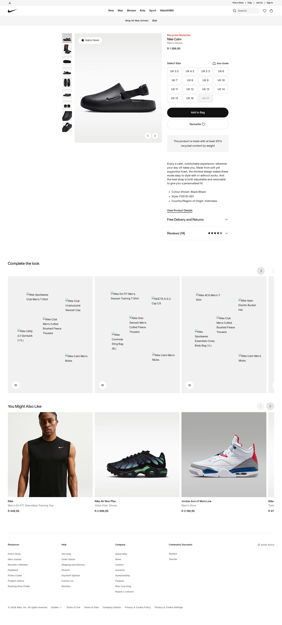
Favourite (195, 124)
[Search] (235, 11)
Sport (152, 10)
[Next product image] (155, 136)
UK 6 (221, 71)
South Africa (267, 545)
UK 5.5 (205, 71)
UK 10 (221, 80)
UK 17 (205, 98)
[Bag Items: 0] (271, 11)
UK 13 (205, 89)
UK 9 (206, 80)
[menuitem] (253, 3)
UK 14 (221, 89)
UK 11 (174, 89)
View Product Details (179, 210)
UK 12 (190, 89)
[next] (261, 271)
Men (120, 10)
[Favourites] (265, 11)
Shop (154, 20)
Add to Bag (198, 112)
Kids (142, 10)
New (111, 10)
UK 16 (190, 98)
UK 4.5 (190, 71)
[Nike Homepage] (12, 11)
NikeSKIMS (167, 10)
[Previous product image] (148, 136)
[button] (67, 49)
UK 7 (175, 80)
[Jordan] (10, 3)
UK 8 (190, 80)
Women (131, 10)
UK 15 (174, 98)
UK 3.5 (174, 71)
